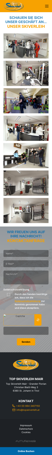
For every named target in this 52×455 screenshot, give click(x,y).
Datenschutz (26, 428)
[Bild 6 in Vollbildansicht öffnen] (26, 183)
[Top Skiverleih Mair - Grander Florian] (26, 364)
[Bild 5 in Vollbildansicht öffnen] (26, 155)
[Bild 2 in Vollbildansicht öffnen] (26, 73)
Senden (26, 341)
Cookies (26, 432)
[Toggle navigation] (46, 6)
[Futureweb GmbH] (25, 441)
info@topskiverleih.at (28, 409)
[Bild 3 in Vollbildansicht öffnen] (26, 100)
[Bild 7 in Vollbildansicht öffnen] (26, 210)
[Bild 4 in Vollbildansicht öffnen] (26, 128)
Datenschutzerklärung (17, 289)
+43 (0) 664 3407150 (28, 405)
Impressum (26, 425)
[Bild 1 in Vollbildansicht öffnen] (26, 46)
